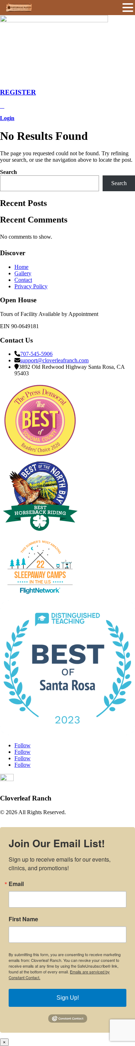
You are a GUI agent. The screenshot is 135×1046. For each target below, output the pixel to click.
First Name (23, 919)
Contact (23, 280)
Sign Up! (68, 998)
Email (16, 884)
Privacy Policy (31, 286)
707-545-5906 (36, 354)
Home (21, 267)
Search (8, 172)
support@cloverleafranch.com (54, 360)
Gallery (22, 273)
